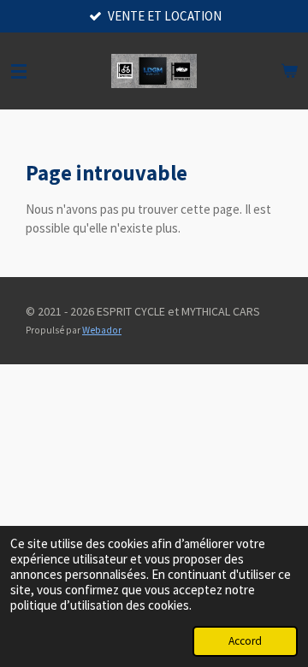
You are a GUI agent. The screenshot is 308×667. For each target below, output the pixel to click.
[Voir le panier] (289, 71)
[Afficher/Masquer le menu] (19, 71)
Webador (101, 330)
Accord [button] (245, 641)
